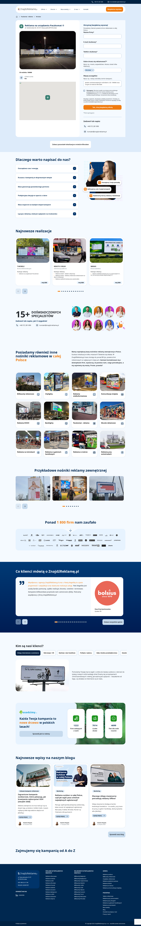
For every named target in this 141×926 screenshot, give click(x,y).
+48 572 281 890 (98, 2)
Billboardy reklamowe (109, 876)
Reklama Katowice (51, 896)
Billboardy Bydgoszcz (80, 878)
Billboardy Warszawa (80, 896)
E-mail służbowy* (90, 42)
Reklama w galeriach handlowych (112, 903)
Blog (104, 910)
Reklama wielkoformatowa (110, 881)
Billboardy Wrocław (79, 899)
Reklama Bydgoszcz (51, 892)
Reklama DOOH (107, 883)
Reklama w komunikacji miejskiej (112, 888)
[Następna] (25, 291)
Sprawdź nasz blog (117, 834)
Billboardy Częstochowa (81, 881)
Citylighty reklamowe (109, 879)
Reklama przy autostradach (110, 898)
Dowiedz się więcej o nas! (110, 912)
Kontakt (85, 9)
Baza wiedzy (106, 907)
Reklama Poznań (50, 885)
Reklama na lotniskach (109, 905)
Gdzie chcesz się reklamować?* (95, 61)
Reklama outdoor (108, 874)
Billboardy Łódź (78, 887)
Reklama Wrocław (51, 883)
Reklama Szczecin (50, 890)
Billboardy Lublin (79, 885)
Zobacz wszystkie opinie (113, 622)
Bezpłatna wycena (115, 9)
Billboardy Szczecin (79, 892)
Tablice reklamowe (108, 896)
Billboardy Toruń (79, 894)
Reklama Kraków (50, 878)
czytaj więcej (23, 817)
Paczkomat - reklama (27, 16)
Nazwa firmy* (88, 32)
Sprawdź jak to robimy (41, 734)
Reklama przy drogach (109, 901)
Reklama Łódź (50, 881)
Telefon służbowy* (90, 52)
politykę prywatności (106, 99)
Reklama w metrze (108, 885)
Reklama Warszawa (51, 876)
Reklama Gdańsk (50, 887)
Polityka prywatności (21, 923)
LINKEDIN (21, 895)
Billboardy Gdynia (79, 890)
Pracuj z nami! (107, 914)
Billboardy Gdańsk (79, 883)
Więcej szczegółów (90, 76)
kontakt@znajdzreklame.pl (117, 2)
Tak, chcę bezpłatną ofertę (102, 107)
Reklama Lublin (50, 894)
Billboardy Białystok (79, 876)
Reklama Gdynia (50, 899)
